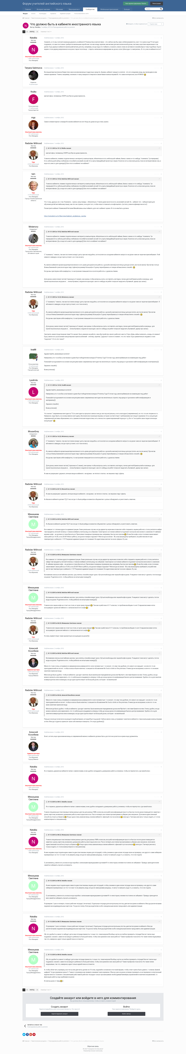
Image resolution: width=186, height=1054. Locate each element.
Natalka (37, 27)
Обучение (59, 9)
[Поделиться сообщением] (161, 38)
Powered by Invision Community (93, 1051)
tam (33, 174)
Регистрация (157, 3)
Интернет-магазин (43, 9)
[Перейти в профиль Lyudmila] (33, 392)
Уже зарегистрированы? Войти (135, 3)
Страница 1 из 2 (46, 31)
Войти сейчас (126, 1014)
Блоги (33, 13)
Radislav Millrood (33, 143)
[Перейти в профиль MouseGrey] (33, 443)
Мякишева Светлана (33, 515)
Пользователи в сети (81, 13)
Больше (127, 9)
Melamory (33, 226)
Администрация (65, 13)
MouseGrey (33, 431)
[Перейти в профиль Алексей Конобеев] (33, 663)
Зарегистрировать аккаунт (59, 1014)
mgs (33, 117)
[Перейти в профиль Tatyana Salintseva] (33, 75)
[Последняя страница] (37, 31)
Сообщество (90, 9)
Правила (53, 13)
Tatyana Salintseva (33, 68)
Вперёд (32, 31)
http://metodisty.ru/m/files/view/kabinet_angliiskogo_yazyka (65, 216)
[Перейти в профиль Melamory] (33, 238)
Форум (25, 13)
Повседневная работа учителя (64, 27)
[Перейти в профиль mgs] (33, 125)
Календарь (42, 13)
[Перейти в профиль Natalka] (26, 25)
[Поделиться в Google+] (30, 1034)
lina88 (33, 349)
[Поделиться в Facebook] (27, 1034)
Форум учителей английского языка (46, 3)
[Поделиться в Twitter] (24, 1034)
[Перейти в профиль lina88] (33, 357)
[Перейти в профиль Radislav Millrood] (33, 155)
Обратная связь (93, 1046)
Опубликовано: (54, 38)
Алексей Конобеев (33, 649)
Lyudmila (33, 380)
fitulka (33, 91)
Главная (28, 9)
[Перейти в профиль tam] (33, 186)
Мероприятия (74, 9)
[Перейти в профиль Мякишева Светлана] (33, 524)
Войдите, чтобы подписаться (137, 24)
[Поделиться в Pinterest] (34, 1034)
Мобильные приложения (109, 9)
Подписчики (153, 24)
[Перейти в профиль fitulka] (33, 99)
